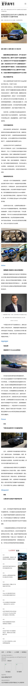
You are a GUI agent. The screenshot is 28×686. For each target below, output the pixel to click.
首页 (2, 652)
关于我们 (9, 652)
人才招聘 (16, 652)
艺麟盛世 (9, 660)
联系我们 (24, 652)
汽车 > (5, 9)
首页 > (2, 9)
